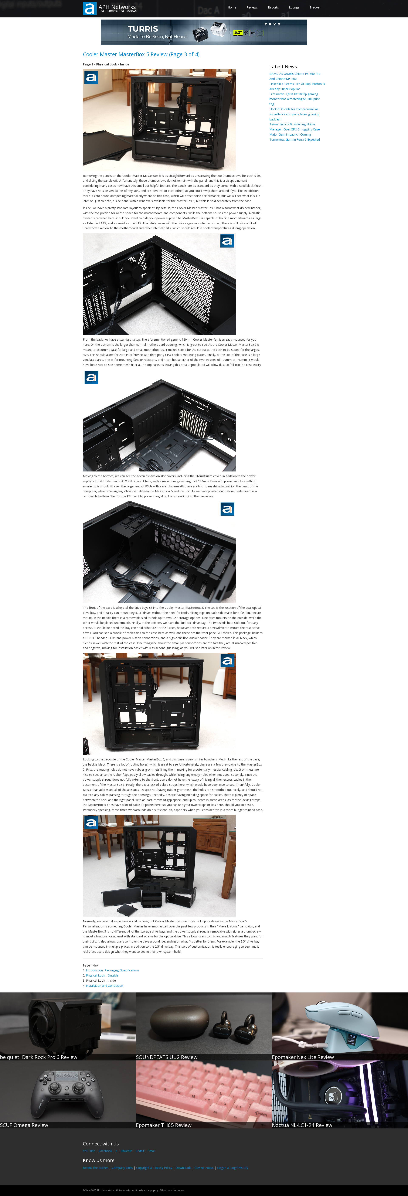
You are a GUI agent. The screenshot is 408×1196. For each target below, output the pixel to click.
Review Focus (204, 1168)
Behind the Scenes (95, 1168)
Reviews (252, 7)
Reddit (140, 1151)
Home (232, 7)
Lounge (294, 7)
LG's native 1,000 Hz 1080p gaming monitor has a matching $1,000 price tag (294, 99)
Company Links (122, 1168)
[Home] (90, 8)
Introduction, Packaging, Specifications (112, 970)
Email (151, 1151)
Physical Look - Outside (102, 975)
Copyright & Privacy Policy (154, 1168)
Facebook (105, 1151)
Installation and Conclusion (104, 986)
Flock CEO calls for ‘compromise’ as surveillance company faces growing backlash (294, 114)
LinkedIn (126, 1151)
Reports (273, 7)
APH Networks (117, 7)
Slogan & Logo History (232, 1168)
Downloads (183, 1168)
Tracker (315, 7)
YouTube (89, 1151)
